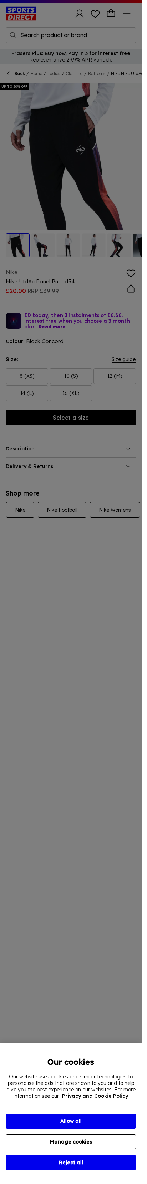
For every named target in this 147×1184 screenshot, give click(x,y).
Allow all (71, 1121)
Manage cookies (71, 1142)
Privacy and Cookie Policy (95, 1096)
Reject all (71, 1162)
